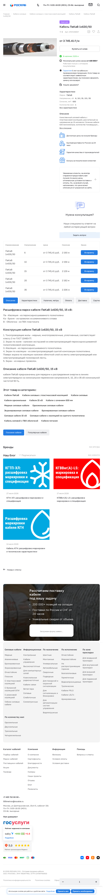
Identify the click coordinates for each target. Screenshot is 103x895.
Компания (33, 749)
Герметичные (67, 677)
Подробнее (50, 891)
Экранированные (13, 668)
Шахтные (47, 655)
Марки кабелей (10, 759)
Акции (6, 767)
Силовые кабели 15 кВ (15, 415)
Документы (33, 767)
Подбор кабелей (10, 754)
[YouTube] (87, 857)
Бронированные (12, 663)
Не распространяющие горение (70, 666)
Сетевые (27, 693)
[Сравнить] (88, 32)
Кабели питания (49, 420)
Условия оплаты (59, 759)
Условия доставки (60, 763)
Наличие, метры (51, 300)
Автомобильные (50, 668)
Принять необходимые (83, 891)
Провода (7, 772)
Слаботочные (29, 697)
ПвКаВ (69, 95)
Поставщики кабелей (13, 763)
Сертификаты (34, 759)
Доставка (82, 300)
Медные (8, 655)
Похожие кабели (13, 432)
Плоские (9, 676)
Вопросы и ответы (85, 754)
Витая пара (28, 689)
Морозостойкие (68, 659)
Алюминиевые (11, 659)
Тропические (67, 686)
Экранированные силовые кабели (21, 410)
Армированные (68, 699)
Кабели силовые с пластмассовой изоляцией (45, 395)
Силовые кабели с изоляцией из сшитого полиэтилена (57, 415)
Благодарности (35, 763)
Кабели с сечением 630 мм (59, 400)
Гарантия (67, 70)
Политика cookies (42, 880)
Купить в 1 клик (80, 49)
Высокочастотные (31, 666)
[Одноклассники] (92, 857)
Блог (30, 785)
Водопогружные (50, 712)
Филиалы (56, 754)
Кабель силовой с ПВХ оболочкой (21, 420)
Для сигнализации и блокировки (50, 693)
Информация (58, 749)
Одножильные (11, 722)
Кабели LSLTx (67, 695)
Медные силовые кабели (16, 405)
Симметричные (30, 702)
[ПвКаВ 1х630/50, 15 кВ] (30, 47)
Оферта (57, 880)
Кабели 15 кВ (36, 400)
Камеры (31, 772)
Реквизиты (33, 789)
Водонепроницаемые (71, 682)
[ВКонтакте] (82, 857)
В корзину (89, 252)
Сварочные (48, 672)
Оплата (68, 300)
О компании (33, 754)
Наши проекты (34, 776)
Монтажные (48, 659)
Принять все (63, 891)
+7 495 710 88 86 (11, 797)
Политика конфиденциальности (17, 880)
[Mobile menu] (4, 5)
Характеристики (29, 300)
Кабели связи (29, 684)
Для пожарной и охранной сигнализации (50, 683)
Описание (10, 300)
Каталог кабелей (12, 749)
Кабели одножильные (15, 400)
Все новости (94, 455)
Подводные (48, 676)
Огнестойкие (11, 672)
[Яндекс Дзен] (98, 857)
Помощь (81, 749)
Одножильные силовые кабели (47, 405)
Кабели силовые (79, 395)
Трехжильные (11, 731)
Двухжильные (11, 727)
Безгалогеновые (68, 673)
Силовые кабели (13, 649)
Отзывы (31, 780)
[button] (90, 5)
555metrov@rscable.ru (13, 801)
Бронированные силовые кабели (58, 410)
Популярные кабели (37, 432)
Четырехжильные (13, 735)
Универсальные (50, 663)
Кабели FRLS (67, 690)
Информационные (32, 649)
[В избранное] (93, 32)
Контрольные (29, 655)
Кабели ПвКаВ (11, 395)
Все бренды (94, 447)
